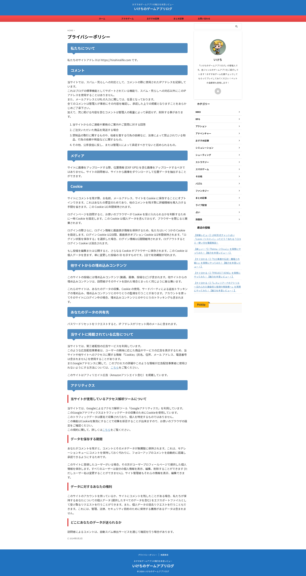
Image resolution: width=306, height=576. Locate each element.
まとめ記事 (178, 18)
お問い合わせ (204, 18)
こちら (115, 367)
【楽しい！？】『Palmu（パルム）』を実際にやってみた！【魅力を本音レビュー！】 (217, 250)
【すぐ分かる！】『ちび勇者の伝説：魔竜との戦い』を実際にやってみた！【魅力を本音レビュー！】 (217, 262)
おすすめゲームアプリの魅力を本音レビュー (153, 561)
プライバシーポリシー (147, 554)
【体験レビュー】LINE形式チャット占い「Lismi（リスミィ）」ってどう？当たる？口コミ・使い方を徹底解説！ (217, 238)
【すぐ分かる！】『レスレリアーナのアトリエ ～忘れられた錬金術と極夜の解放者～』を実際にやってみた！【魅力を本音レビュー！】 (217, 286)
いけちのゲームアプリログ (153, 8)
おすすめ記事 (153, 18)
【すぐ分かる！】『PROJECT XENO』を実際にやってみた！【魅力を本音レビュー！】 (217, 274)
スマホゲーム (127, 18)
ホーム (102, 18)
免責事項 (164, 554)
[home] (218, 91)
